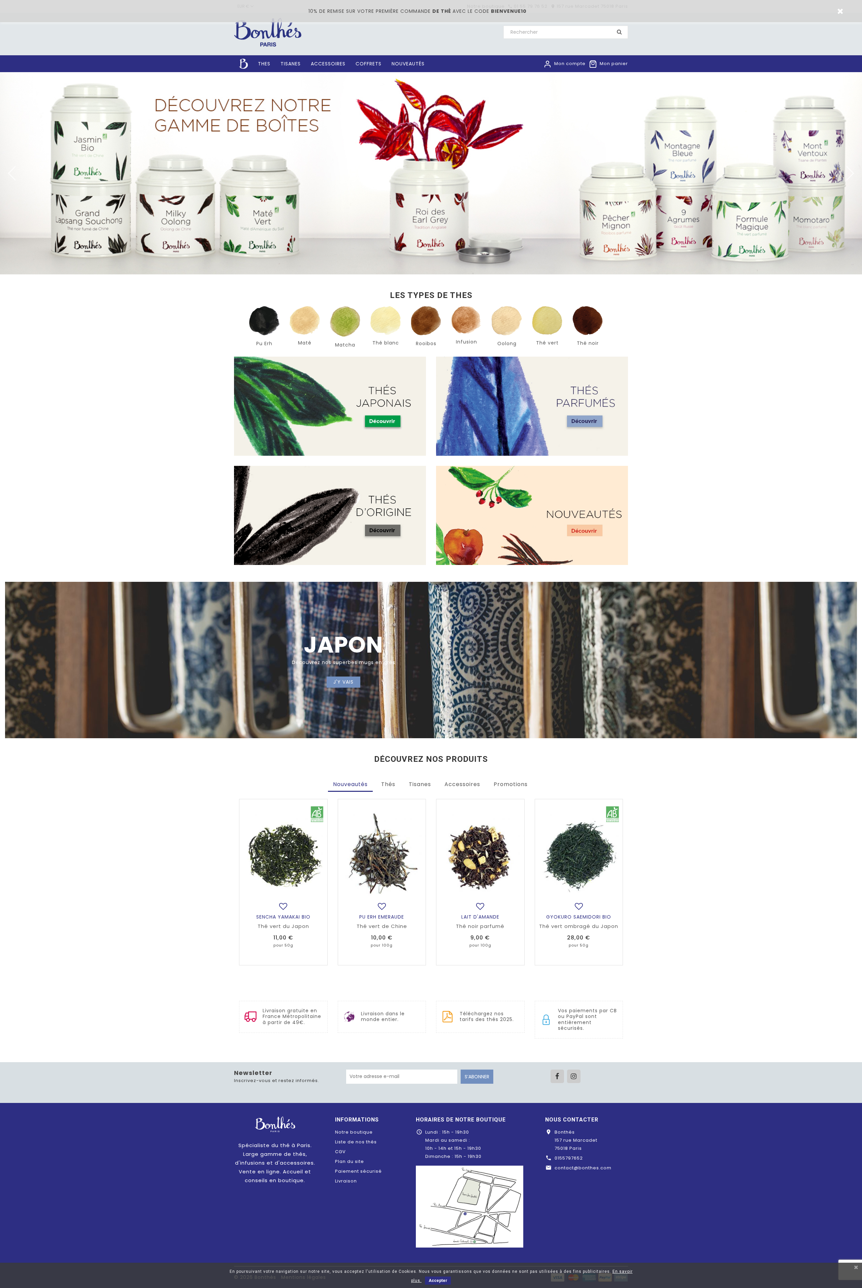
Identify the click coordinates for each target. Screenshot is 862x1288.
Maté (304, 342)
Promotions (511, 784)
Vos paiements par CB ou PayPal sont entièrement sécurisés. (587, 1019)
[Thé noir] (587, 320)
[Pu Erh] (264, 320)
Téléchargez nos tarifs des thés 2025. (487, 1016)
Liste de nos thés (356, 1142)
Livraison (346, 1181)
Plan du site (349, 1161)
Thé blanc (385, 342)
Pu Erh (264, 343)
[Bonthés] (275, 1124)
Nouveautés (350, 784)
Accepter (438, 1280)
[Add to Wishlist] (283, 906)
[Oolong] (507, 320)
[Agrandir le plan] (469, 1206)
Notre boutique (354, 1132)
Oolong (507, 343)
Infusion (466, 341)
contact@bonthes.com (583, 1168)
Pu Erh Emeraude (381, 916)
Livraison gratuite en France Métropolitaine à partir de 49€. (292, 1017)
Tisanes (420, 784)
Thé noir (588, 343)
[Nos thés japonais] (330, 406)
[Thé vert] (547, 320)
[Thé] (385, 320)
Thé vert (547, 342)
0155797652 (569, 1158)
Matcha (345, 344)
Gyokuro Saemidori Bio (578, 916)
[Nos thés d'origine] (330, 515)
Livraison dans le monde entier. (383, 1016)
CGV (340, 1151)
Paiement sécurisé (358, 1171)
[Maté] (305, 320)
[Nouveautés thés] (532, 515)
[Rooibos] (426, 320)
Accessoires (462, 784)
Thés (388, 784)
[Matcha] (345, 321)
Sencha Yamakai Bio (283, 916)
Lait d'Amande (480, 916)
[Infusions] (466, 319)
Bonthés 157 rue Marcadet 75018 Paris (576, 1140)
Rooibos (426, 343)
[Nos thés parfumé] (532, 406)
